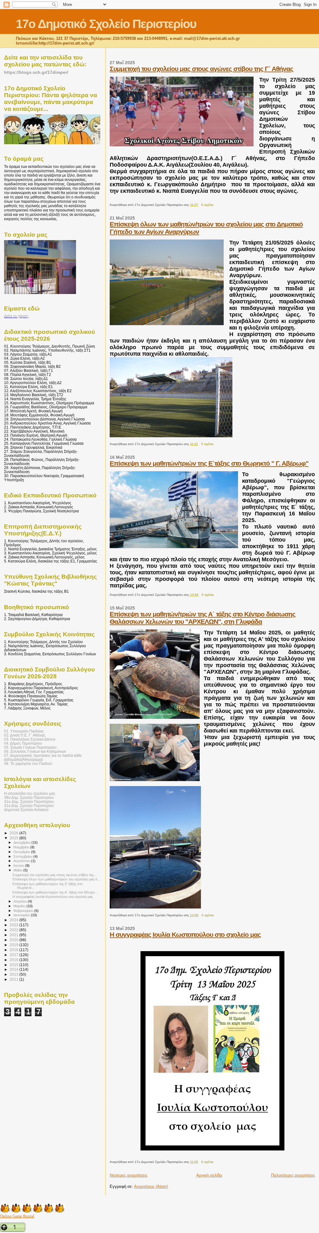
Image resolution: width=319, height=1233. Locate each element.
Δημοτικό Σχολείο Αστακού (26, 810)
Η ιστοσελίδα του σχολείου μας (29, 793)
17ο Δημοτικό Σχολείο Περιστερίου (106, 24)
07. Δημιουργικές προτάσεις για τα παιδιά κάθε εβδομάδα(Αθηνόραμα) (43, 757)
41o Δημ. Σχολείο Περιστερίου (29, 801)
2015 (14, 965)
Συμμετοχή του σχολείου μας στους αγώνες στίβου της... (54, 875)
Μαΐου (18, 870)
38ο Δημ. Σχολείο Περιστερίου (29, 797)
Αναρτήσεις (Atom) (151, 1186)
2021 (14, 935)
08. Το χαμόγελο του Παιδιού (28, 763)
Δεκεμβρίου (22, 842)
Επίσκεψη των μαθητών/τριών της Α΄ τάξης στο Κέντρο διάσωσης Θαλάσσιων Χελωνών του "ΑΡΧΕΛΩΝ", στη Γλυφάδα (202, 617)
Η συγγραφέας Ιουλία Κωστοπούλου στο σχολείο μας (185, 934)
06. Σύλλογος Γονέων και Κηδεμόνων (35, 751)
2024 (14, 920)
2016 (14, 960)
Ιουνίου (19, 865)
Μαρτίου (19, 906)
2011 (14, 979)
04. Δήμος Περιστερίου (23, 743)
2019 (14, 945)
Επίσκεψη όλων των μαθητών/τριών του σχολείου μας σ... (56, 879)
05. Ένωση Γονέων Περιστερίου (30, 747)
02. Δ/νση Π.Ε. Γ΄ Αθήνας (24, 735)
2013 (14, 974)
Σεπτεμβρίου (23, 856)
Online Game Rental (17, 1216)
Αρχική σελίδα (209, 1175)
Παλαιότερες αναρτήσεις (293, 1175)
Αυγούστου (22, 861)
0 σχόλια (207, 204)
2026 (14, 833)
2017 (14, 955)
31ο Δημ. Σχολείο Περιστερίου (29, 806)
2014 (14, 969)
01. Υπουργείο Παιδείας (24, 731)
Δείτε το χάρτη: (16, 316)
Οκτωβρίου (22, 852)
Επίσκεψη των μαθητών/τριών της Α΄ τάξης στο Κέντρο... (55, 892)
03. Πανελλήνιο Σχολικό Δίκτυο (29, 739)
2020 (14, 940)
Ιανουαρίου (22, 915)
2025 (14, 838)
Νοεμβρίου (21, 847)
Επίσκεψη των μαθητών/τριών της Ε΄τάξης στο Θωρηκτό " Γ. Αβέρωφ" (209, 463)
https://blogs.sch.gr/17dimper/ (36, 72)
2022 (14, 930)
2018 (14, 950)
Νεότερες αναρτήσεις (128, 1175)
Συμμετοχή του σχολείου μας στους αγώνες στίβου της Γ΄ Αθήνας (201, 68)
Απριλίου (20, 901)
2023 (14, 925)
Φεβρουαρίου (23, 911)
